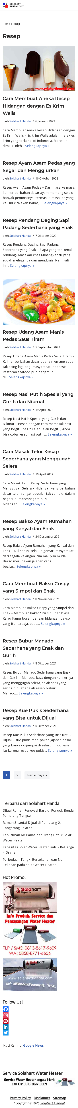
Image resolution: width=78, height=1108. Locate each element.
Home (6, 23)
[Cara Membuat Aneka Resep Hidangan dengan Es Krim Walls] (39, 68)
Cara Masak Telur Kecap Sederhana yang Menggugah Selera (37, 459)
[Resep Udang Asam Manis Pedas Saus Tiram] (39, 302)
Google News (33, 1045)
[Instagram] (39, 1015)
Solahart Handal (20, 121)
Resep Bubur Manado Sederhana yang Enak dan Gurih (33, 648)
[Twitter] (39, 1033)
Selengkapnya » (37, 146)
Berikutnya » (37, 775)
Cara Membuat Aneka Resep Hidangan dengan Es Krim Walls (36, 106)
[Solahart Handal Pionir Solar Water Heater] (13, 5)
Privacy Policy (20, 1098)
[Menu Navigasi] (71, 5)
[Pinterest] (39, 1021)
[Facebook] (39, 1009)
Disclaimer (42, 1098)
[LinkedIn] (39, 1027)
